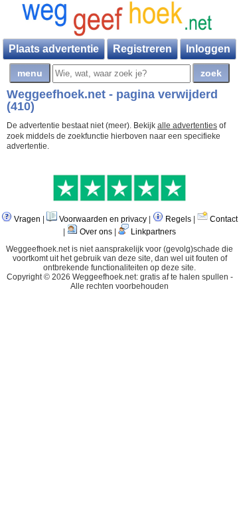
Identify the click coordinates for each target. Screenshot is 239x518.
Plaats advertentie (54, 48)
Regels (178, 219)
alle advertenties (187, 125)
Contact (224, 219)
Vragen (27, 219)
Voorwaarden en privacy (103, 219)
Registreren (142, 48)
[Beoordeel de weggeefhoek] (119, 198)
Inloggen (208, 48)
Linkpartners (153, 231)
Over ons (96, 231)
